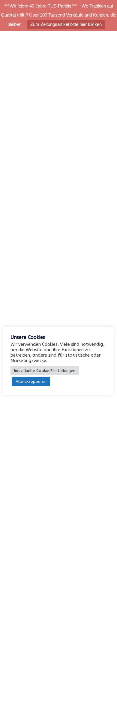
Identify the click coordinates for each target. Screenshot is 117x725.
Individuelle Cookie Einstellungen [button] (44, 370)
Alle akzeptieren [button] (31, 381)
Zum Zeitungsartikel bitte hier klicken (66, 24)
